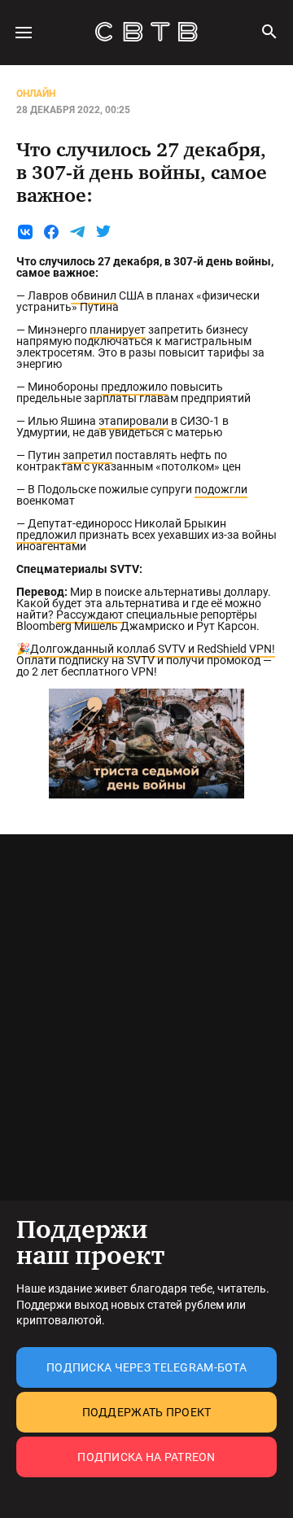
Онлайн (35, 93)
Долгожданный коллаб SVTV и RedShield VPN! (152, 648)
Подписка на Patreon (146, 1456)
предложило (134, 386)
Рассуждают (90, 614)
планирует (118, 329)
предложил (46, 534)
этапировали (133, 420)
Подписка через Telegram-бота (146, 1367)
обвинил (93, 295)
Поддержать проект (147, 1412)
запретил (87, 455)
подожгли (221, 489)
